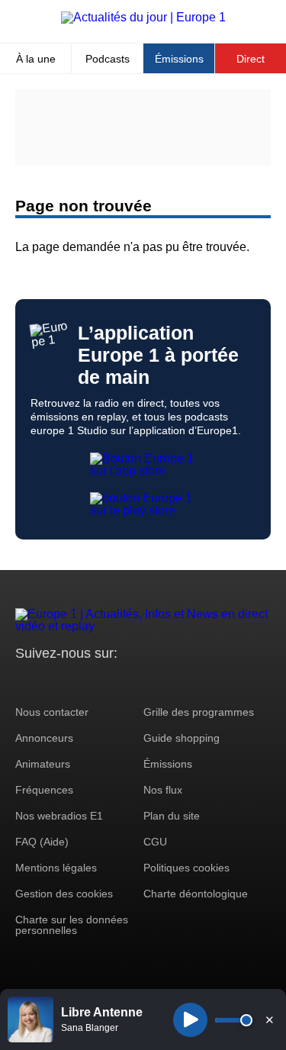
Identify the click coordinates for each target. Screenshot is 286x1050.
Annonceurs (44, 738)
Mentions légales (56, 868)
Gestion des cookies (64, 893)
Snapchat (128, 681)
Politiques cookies (186, 868)
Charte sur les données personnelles (71, 924)
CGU (155, 842)
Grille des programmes (198, 712)
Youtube (102, 681)
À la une (36, 59)
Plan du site (171, 816)
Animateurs (42, 764)
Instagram (50, 681)
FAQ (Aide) (42, 842)
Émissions (179, 59)
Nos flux (162, 790)
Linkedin (154, 681)
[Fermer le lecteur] (269, 1019)
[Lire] (190, 1020)
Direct (250, 59)
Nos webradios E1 (59, 816)
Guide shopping (181, 738)
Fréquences (44, 790)
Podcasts (107, 59)
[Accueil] (143, 17)
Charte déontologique (195, 893)
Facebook (76, 681)
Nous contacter (51, 712)
